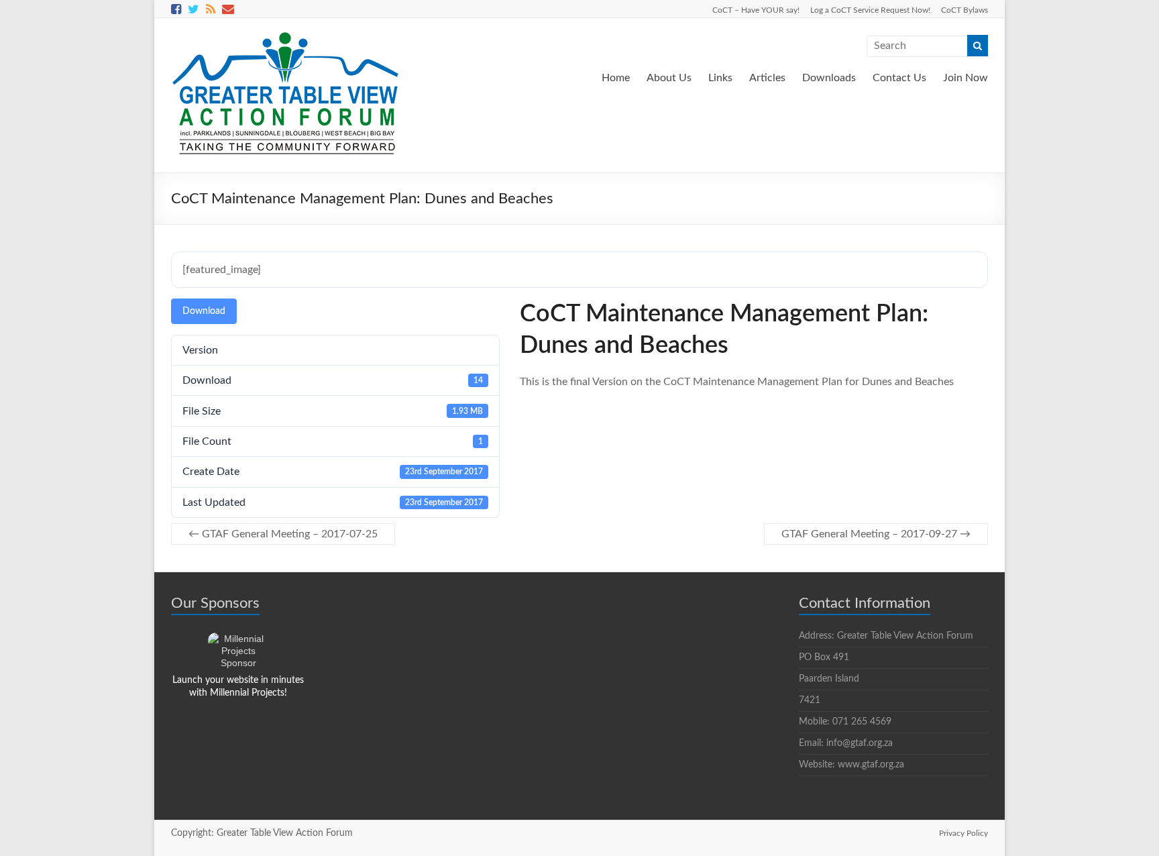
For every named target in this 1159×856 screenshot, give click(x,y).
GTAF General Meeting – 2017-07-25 (283, 534)
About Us (669, 77)
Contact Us (899, 77)
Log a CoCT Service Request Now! (870, 10)
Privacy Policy (963, 833)
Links (720, 77)
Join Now (965, 77)
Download (203, 311)
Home (616, 77)
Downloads (829, 77)
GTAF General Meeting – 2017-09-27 (876, 534)
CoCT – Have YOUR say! (755, 10)
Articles (767, 77)
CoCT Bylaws (964, 10)
